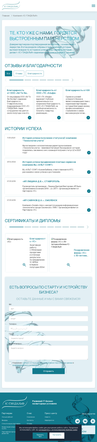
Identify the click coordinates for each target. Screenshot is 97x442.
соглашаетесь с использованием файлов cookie (58, 430)
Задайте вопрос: (15, 343)
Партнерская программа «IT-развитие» (11, 432)
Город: (11, 334)
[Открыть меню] (93, 5)
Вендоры (5, 420)
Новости (47, 417)
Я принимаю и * (43, 364)
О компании (31, 417)
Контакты (30, 420)
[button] (72, 80)
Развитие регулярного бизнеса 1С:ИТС (12, 428)
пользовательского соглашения (25, 365)
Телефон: (13, 324)
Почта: (11, 314)
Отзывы (18, 73)
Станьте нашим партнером (11, 424)
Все (8, 73)
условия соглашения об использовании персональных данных (47, 363)
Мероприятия (49, 420)
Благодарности (35, 73)
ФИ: (10, 304)
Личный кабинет (7, 417)
